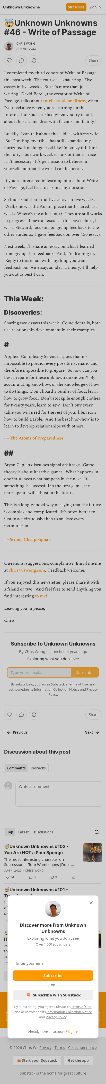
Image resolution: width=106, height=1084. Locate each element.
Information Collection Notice (69, 1012)
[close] (91, 903)
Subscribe (53, 975)
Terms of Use (81, 1006)
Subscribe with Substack (57, 994)
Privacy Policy (56, 1017)
